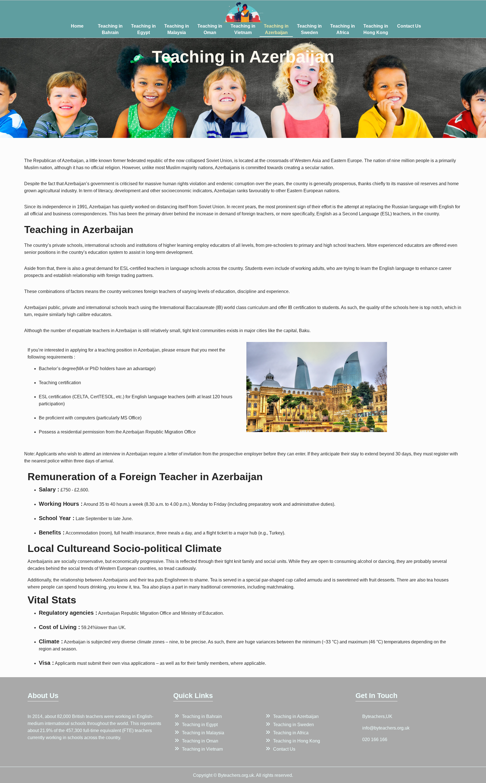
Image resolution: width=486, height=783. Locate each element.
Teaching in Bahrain (110, 29)
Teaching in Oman (209, 29)
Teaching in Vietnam (243, 29)
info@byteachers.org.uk (386, 728)
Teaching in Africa (342, 29)
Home (77, 26)
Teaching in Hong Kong (375, 29)
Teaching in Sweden (309, 29)
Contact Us (409, 26)
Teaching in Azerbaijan (276, 29)
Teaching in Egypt (143, 29)
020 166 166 (374, 739)
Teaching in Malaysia (176, 29)
